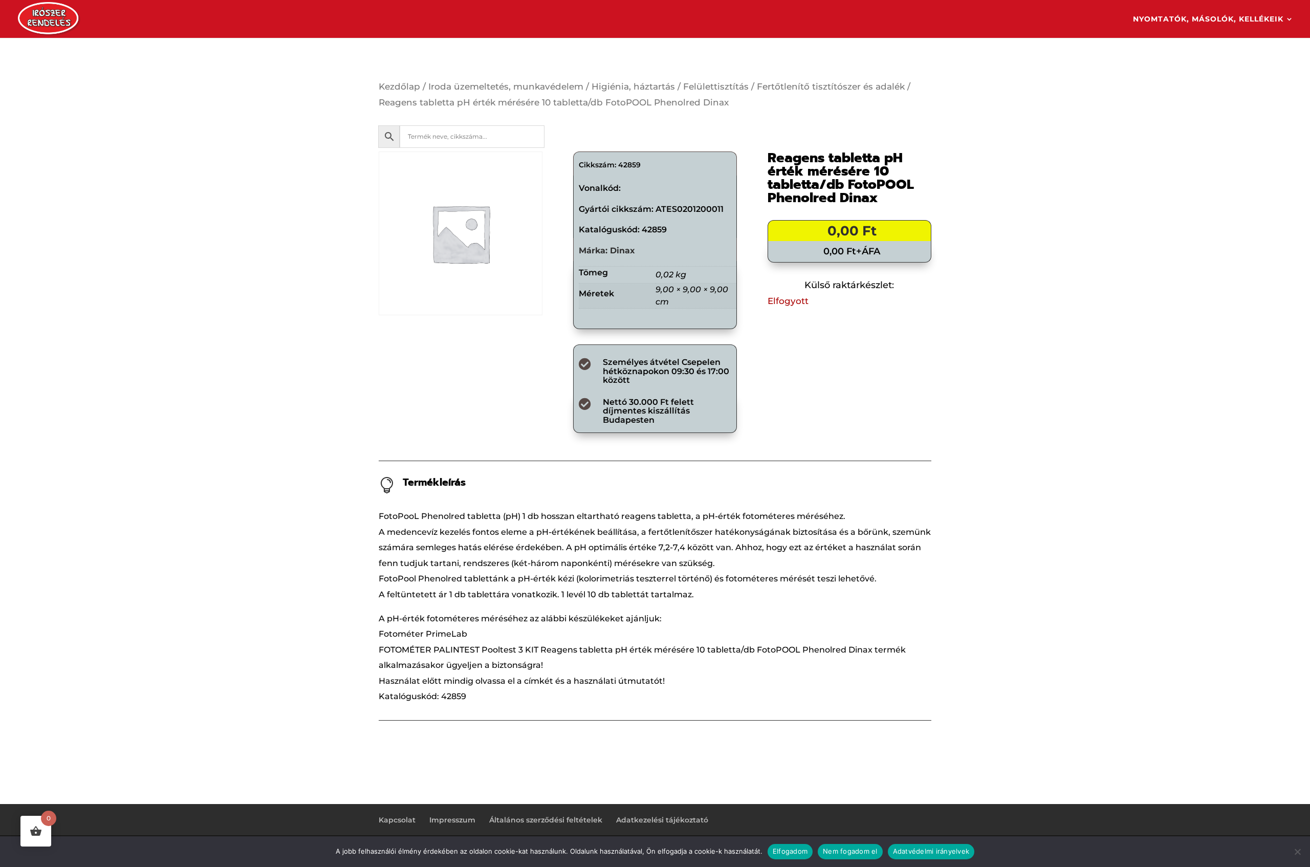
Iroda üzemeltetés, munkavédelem (505, 86)
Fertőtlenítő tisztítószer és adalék (831, 86)
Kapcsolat (397, 820)
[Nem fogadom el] (1297, 852)
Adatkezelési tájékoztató (662, 820)
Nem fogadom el (850, 851)
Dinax (622, 250)
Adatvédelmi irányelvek (931, 851)
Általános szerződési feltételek (545, 820)
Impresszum (452, 820)
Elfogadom (790, 851)
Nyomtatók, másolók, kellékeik (1208, 19)
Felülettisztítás (716, 86)
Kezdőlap (399, 86)
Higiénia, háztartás (633, 86)
